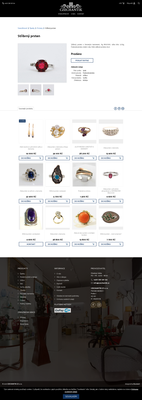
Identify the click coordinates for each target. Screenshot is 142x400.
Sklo (21, 283)
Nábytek (23, 297)
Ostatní (22, 300)
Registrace (24, 320)
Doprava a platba (63, 280)
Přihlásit (23, 317)
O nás (73, 14)
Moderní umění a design (28, 277)
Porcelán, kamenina (27, 293)
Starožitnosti (63, 14)
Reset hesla (24, 324)
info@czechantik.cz (101, 283)
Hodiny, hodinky (25, 303)
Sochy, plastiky (25, 287)
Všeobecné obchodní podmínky (68, 295)
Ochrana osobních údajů (65, 299)
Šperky (32, 28)
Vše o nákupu (61, 277)
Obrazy (22, 290)
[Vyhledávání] (139, 3)
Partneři (59, 283)
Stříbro (22, 280)
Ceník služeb (61, 287)
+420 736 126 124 (100, 279)
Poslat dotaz (82, 60)
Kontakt (80, 14)
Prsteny (40, 28)
